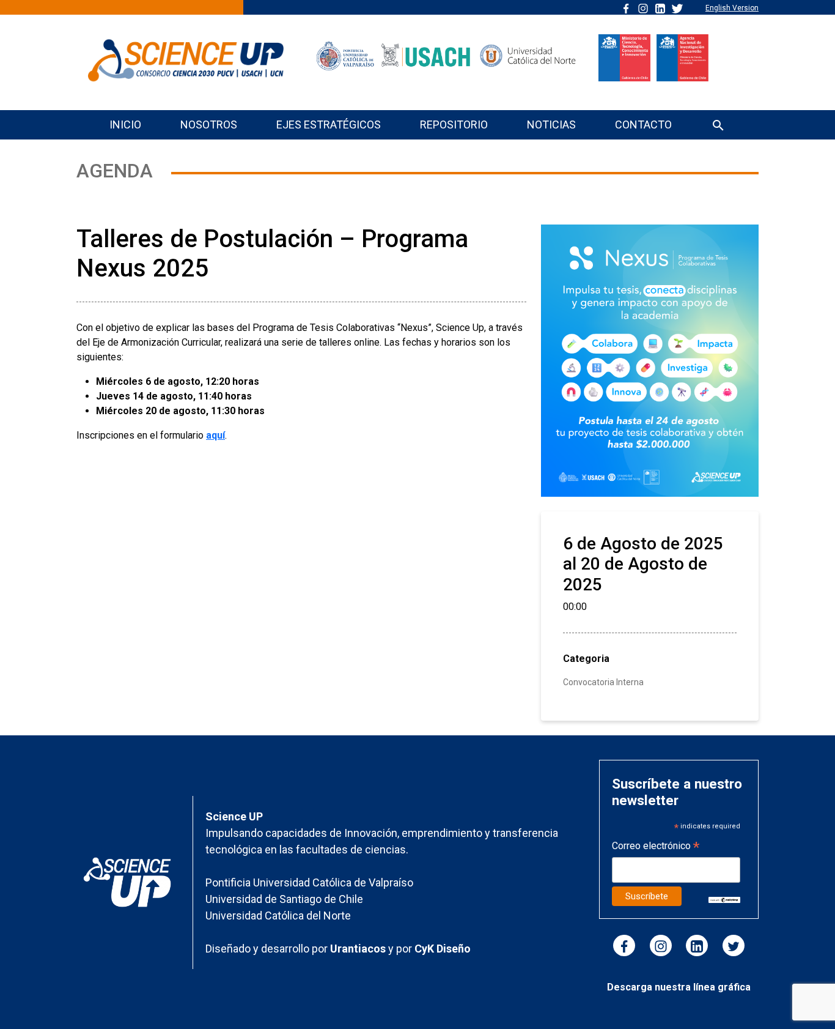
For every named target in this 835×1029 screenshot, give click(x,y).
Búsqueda (718, 126)
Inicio (125, 124)
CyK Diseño (442, 948)
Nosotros (208, 124)
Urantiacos (359, 948)
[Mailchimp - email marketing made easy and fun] (724, 899)
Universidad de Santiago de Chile (284, 899)
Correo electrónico (655, 847)
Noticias (551, 124)
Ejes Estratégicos (328, 124)
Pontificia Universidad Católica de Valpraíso (309, 882)
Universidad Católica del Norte (278, 915)
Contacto (643, 124)
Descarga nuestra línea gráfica (679, 987)
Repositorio (454, 124)
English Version (732, 8)
